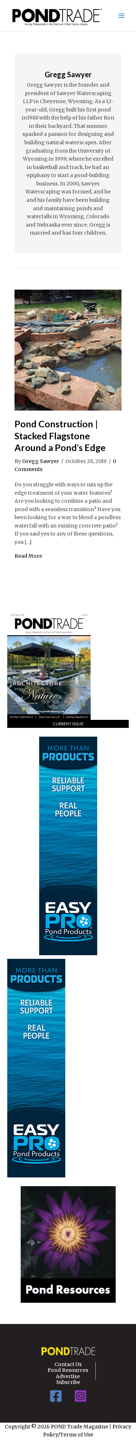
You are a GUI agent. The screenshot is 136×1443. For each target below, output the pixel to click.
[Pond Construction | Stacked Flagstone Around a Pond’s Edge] (68, 350)
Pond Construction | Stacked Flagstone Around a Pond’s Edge (60, 435)
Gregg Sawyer (68, 74)
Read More (28, 556)
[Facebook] (55, 1396)
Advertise (68, 1377)
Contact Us (68, 1365)
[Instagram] (80, 1396)
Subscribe (68, 1382)
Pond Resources (68, 1370)
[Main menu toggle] (121, 15)
